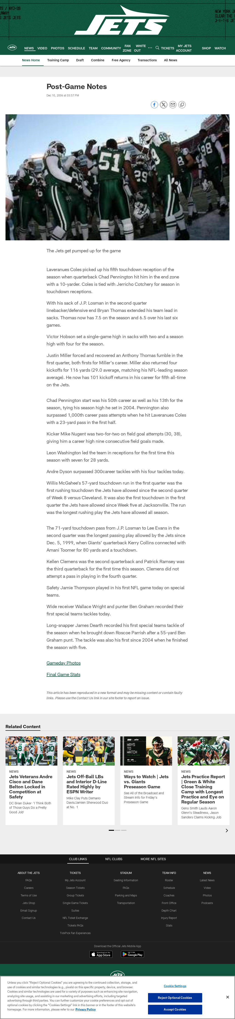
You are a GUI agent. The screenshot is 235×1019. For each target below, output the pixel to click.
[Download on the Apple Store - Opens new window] (101, 955)
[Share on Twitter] (163, 107)
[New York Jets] (117, 975)
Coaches (169, 895)
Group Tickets (75, 895)
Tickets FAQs (75, 925)
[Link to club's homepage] (12, 47)
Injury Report (169, 917)
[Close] (228, 997)
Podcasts (207, 902)
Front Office (169, 902)
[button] (111, 830)
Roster (169, 880)
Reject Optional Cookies (175, 997)
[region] (117, 997)
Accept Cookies (175, 1009)
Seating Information (126, 880)
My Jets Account (75, 880)
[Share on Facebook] (154, 107)
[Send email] (172, 107)
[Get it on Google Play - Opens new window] (132, 956)
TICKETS (75, 872)
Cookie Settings (175, 986)
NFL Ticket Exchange (75, 917)
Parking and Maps (126, 895)
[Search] (157, 48)
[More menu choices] (150, 48)
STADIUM (126, 872)
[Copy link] (182, 105)
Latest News (207, 880)
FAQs (28, 880)
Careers (29, 887)
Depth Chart (169, 910)
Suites (75, 910)
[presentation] (227, 831)
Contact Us (29, 917)
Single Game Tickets (75, 902)
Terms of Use (29, 895)
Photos (207, 895)
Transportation (126, 902)
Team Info (169, 872)
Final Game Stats (63, 674)
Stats (169, 925)
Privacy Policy (86, 1009)
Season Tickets (75, 887)
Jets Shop (28, 902)
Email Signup (28, 910)
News (207, 872)
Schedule (169, 887)
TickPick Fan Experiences (75, 933)
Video (207, 887)
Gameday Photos (64, 662)
